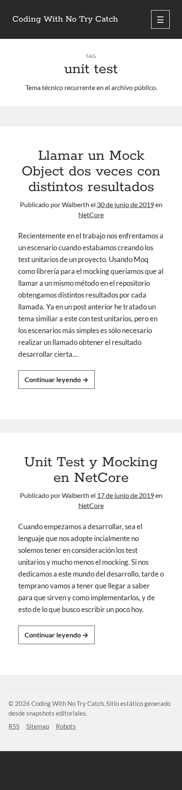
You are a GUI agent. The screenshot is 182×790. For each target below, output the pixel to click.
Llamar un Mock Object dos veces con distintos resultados (91, 171)
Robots (66, 726)
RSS (13, 726)
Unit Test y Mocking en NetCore (91, 470)
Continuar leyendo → (56, 379)
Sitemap (37, 726)
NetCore (91, 214)
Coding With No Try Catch (65, 19)
